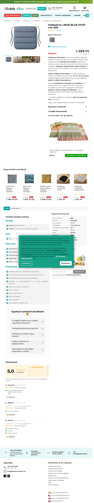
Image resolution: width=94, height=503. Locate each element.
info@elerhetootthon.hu (16, 471)
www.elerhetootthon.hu (60, 492)
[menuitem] (12, 15)
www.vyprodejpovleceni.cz (61, 495)
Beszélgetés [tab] (15, 208)
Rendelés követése (54, 466)
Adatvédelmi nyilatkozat (56, 480)
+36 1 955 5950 (12, 466)
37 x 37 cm (74, 220)
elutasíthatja (63, 254)
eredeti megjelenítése (25, 406)
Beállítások (27, 263)
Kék (72, 218)
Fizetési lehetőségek (55, 471)
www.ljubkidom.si (57, 501)
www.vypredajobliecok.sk (60, 498)
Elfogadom (65, 263)
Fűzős (72, 235)
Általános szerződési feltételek (58, 478)
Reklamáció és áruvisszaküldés (58, 473)
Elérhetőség (52, 475)
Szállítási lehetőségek (59, 47)
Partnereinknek (53, 485)
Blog (49, 482)
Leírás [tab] (7, 208)
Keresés (42, 9)
